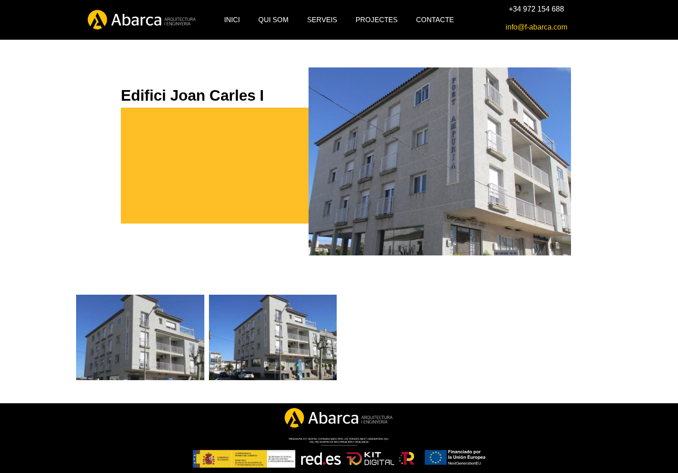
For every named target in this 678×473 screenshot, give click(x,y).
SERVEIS (322, 20)
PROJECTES (377, 20)
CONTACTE (435, 20)
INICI (232, 20)
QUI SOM (273, 20)
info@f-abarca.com (536, 27)
